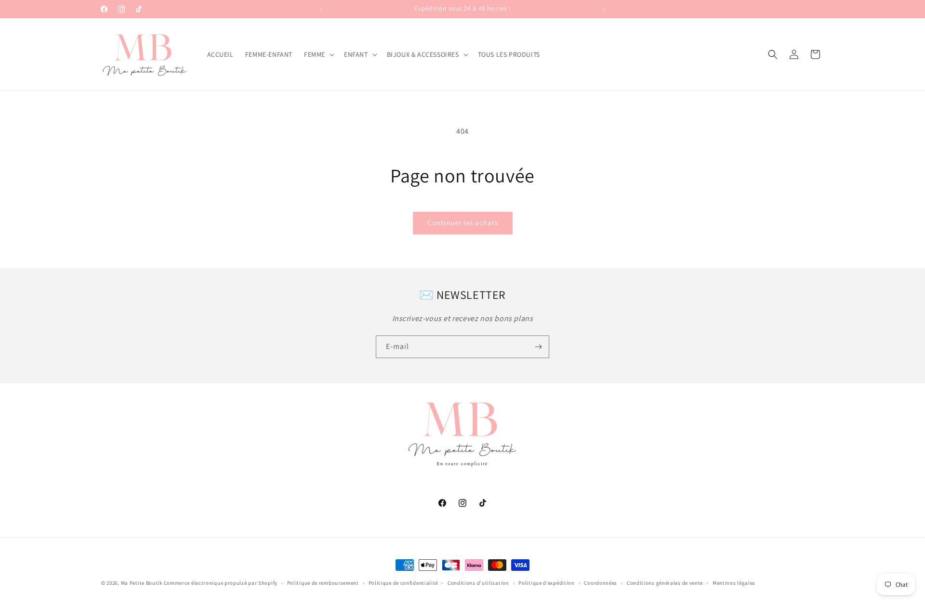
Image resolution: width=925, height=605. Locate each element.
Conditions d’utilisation (478, 582)
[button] (318, 54)
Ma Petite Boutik (141, 582)
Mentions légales (734, 582)
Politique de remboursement (323, 582)
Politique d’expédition (546, 582)
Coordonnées (600, 582)
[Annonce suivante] (603, 9)
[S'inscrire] (538, 346)
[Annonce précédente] (321, 9)
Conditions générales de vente (665, 582)
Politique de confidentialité (403, 582)
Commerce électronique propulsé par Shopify (221, 582)
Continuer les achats (462, 222)
